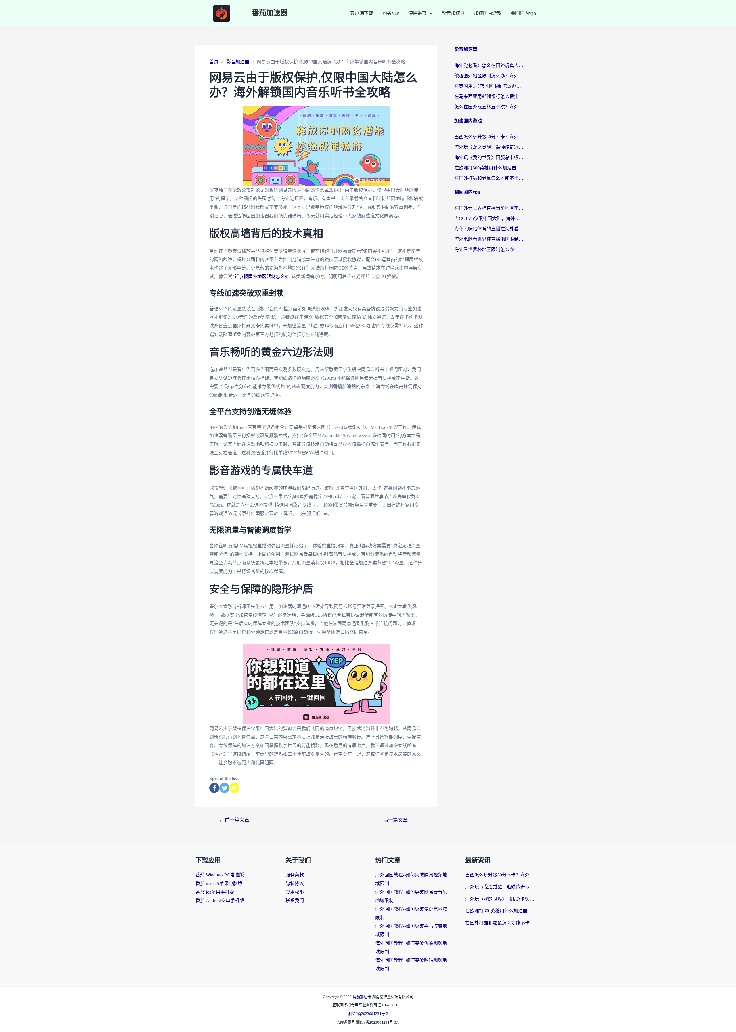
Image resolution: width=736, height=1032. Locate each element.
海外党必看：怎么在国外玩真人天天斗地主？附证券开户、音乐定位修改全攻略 (488, 65)
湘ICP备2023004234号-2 (368, 1014)
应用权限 (294, 892)
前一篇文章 (234, 820)
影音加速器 (453, 13)
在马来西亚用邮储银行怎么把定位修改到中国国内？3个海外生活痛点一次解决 (488, 96)
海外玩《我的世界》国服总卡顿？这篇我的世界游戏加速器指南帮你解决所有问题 (488, 157)
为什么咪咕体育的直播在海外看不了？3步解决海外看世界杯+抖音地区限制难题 (488, 228)
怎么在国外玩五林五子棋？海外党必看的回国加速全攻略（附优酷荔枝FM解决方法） (488, 106)
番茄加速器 (270, 13)
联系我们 (294, 900)
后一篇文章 (398, 820)
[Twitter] (224, 788)
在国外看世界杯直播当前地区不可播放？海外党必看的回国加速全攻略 (488, 208)
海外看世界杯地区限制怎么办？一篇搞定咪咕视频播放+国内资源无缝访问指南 (488, 249)
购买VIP (390, 13)
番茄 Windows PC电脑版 (219, 874)
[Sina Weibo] (234, 788)
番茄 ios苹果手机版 (214, 892)
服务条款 (294, 874)
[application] (429, 13)
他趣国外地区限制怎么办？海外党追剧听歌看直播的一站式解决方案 (488, 75)
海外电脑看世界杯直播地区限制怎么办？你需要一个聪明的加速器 (488, 239)
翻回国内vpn (523, 13)
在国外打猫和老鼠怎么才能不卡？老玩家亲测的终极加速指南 (488, 178)
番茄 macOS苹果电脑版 (218, 883)
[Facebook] (214, 788)
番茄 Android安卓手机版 (219, 900)
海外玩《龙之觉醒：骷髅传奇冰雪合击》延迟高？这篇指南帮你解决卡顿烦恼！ (488, 147)
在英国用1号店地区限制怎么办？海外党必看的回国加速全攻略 (488, 86)
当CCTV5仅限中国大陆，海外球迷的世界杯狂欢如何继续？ (488, 218)
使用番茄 (417, 13)
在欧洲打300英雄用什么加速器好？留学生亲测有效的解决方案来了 (488, 167)
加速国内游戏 (487, 13)
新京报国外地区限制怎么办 (262, 276)
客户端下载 (361, 13)
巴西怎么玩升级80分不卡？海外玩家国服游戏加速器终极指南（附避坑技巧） (488, 136)
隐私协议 (294, 883)
